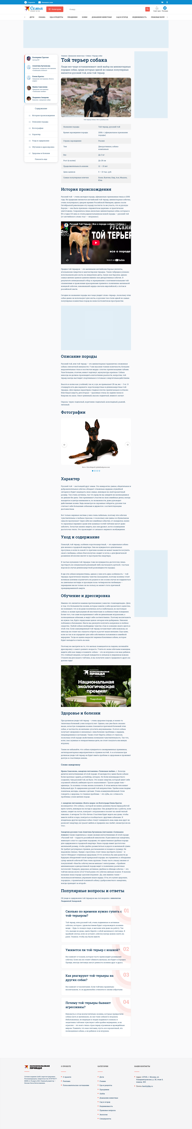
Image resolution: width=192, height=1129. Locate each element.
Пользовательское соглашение (76, 1085)
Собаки (88, 56)
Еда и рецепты (56, 17)
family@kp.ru (147, 1086)
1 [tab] (92, 470)
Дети (32, 17)
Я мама (42, 17)
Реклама (66, 1081)
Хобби (84, 17)
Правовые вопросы (159, 17)
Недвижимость (139, 17)
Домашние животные (102, 17)
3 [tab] (97, 470)
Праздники (72, 17)
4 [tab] (99, 470)
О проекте (67, 1077)
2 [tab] (94, 470)
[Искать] (147, 9)
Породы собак (97, 56)
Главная (64, 56)
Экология (104, 1114)
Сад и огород (122, 17)
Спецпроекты (105, 1119)
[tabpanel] (96, 444)
